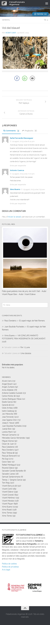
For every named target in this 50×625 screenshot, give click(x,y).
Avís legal (6, 570)
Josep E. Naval (8, 423)
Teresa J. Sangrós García (12, 480)
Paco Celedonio (8, 447)
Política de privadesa (10, 567)
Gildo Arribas (7, 408)
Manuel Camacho (9, 435)
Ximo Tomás (7, 513)
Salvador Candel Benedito (12, 471)
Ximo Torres (7, 516)
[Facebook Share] (16, 78)
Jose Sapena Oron (9, 420)
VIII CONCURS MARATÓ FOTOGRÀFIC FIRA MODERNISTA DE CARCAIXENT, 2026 (24, 338)
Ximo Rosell (7, 510)
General (6, 20)
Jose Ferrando (8, 417)
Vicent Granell (8, 495)
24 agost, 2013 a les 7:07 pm (23, 174)
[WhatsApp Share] (24, 78)
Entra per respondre (18, 166)
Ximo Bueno (15, 189)
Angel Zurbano (8, 387)
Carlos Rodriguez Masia (11, 399)
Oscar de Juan (8, 444)
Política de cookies (9, 564)
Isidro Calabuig (8, 411)
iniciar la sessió (14, 217)
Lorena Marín (7, 432)
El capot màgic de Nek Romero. (32, 321)
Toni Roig (5, 483)
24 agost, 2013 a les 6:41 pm (23, 141)
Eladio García (7, 402)
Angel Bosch (7, 384)
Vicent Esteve (7, 492)
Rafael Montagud (9, 465)
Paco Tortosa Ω (8, 453)
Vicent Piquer (7, 504)
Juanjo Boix (6, 429)
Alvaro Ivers (7, 381)
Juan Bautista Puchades (14, 327)
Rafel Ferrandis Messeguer (21, 138)
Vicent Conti (10, 33)
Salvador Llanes (8, 474)
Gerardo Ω (6, 405)
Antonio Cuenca (17, 170)
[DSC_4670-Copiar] (25, 68)
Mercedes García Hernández (13, 438)
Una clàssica (26, 353)
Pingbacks (30, 131)
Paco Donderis (10, 321)
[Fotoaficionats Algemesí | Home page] (5, 3)
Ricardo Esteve (8, 468)
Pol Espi (5, 459)
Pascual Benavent (9, 456)
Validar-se (41, 14)
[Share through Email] (32, 78)
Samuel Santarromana (11, 477)
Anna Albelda (7, 390)
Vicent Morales (8, 501)
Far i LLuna (25, 347)
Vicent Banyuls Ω (9, 486)
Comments (12, 131)
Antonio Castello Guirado (12, 393)
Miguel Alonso (8, 441)
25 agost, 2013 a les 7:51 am (34, 189)
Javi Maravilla (7, 414)
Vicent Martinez (8, 498)
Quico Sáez (6, 462)
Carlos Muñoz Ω (8, 396)
